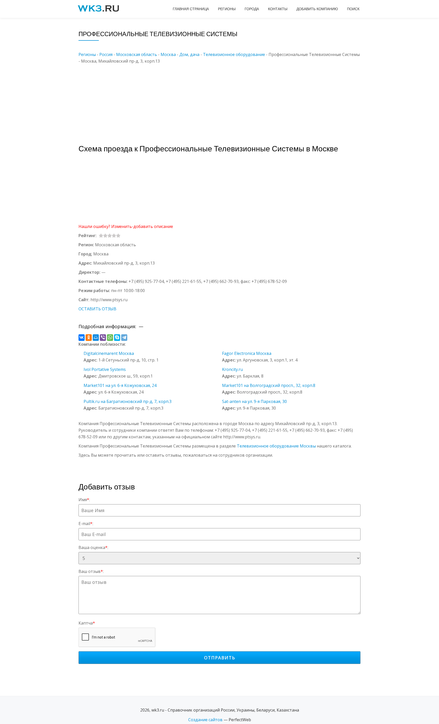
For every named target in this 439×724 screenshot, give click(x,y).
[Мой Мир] (96, 337)
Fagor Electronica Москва (246, 353)
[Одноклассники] (89, 337)
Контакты (277, 9)
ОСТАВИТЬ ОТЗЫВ (97, 309)
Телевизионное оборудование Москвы (276, 446)
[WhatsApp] (110, 337)
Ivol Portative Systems (105, 369)
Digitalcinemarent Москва (109, 353)
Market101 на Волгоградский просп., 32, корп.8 (268, 385)
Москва (168, 54)
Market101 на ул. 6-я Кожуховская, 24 (120, 385)
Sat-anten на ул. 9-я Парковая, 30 (254, 401)
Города (252, 9)
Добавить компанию (317, 9)
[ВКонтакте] (82, 337)
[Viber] (103, 337)
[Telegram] (124, 337)
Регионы (227, 9)
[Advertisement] (227, 100)
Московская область (136, 54)
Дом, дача (189, 54)
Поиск (353, 9)
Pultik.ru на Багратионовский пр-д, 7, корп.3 (127, 401)
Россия (106, 54)
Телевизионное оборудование (234, 54)
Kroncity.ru (232, 369)
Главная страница (191, 9)
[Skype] (117, 337)
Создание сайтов (205, 719)
